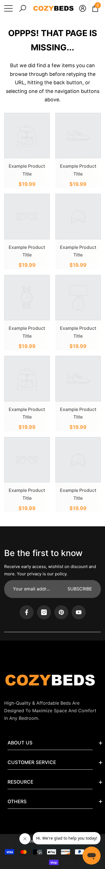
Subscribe (79, 589)
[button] (22, 8)
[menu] (8, 8)
